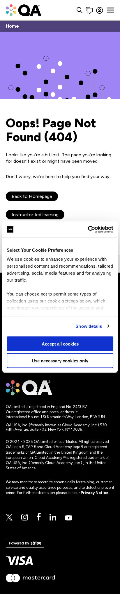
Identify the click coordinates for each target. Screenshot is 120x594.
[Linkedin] (53, 517)
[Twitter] (9, 517)
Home (12, 26)
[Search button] (79, 10)
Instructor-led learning (35, 214)
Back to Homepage (32, 196)
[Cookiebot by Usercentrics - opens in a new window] (87, 229)
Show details (88, 326)
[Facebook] (39, 517)
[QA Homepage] (23, 10)
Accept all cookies (60, 343)
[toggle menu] (110, 10)
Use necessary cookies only (60, 360)
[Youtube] (68, 518)
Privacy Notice (95, 493)
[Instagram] (24, 517)
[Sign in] (99, 10)
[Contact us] (89, 10)
